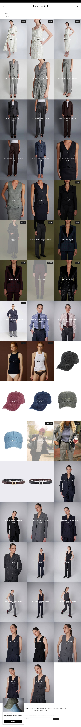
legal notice (55, 708)
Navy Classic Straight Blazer (67, 480)
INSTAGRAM (36, 710)
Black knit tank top (13, 359)
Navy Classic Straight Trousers (40, 561)
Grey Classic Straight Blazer (40, 520)
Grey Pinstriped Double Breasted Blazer (13, 561)
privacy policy (63, 708)
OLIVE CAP (67, 400)
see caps (13, 721)
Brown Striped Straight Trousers (13, 158)
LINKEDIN (41, 710)
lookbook (26, 708)
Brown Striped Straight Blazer (67, 118)
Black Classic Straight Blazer (13, 520)
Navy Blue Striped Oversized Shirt (40, 319)
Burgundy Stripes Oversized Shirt (67, 319)
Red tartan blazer (13, 279)
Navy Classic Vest (13, 641)
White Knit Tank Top (40, 359)
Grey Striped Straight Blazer (13, 118)
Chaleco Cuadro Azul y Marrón (67, 158)
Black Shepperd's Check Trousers (67, 78)
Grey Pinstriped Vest (40, 681)
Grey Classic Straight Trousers (13, 601)
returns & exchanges (39, 708)
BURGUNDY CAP (13, 400)
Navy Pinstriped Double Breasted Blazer (67, 520)
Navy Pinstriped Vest (13, 681)
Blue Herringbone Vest (40, 199)
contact (31, 708)
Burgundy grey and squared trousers (40, 239)
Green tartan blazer (67, 239)
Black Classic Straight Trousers (67, 561)
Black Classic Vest (40, 641)
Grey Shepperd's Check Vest (13, 199)
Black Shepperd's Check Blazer (13, 78)
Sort (7, 16)
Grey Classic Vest (67, 641)
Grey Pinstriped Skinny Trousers (67, 601)
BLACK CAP (67, 359)
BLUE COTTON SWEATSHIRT (67, 440)
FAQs (46, 708)
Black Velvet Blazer (67, 279)
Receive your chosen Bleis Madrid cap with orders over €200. (40, 1)
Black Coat (13, 239)
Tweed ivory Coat (13, 38)
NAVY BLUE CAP (40, 400)
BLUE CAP (13, 440)
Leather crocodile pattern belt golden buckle (13, 480)
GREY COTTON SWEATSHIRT (40, 440)
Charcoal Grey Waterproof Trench (13, 319)
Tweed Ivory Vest (40, 38)
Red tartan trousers (40, 279)
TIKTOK (45, 710)
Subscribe (56, 718)
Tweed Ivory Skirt (67, 38)
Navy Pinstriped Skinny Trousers (40, 601)
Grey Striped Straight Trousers (40, 118)
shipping (50, 708)
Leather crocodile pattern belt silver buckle (40, 480)
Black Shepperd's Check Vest (40, 78)
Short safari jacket (67, 199)
